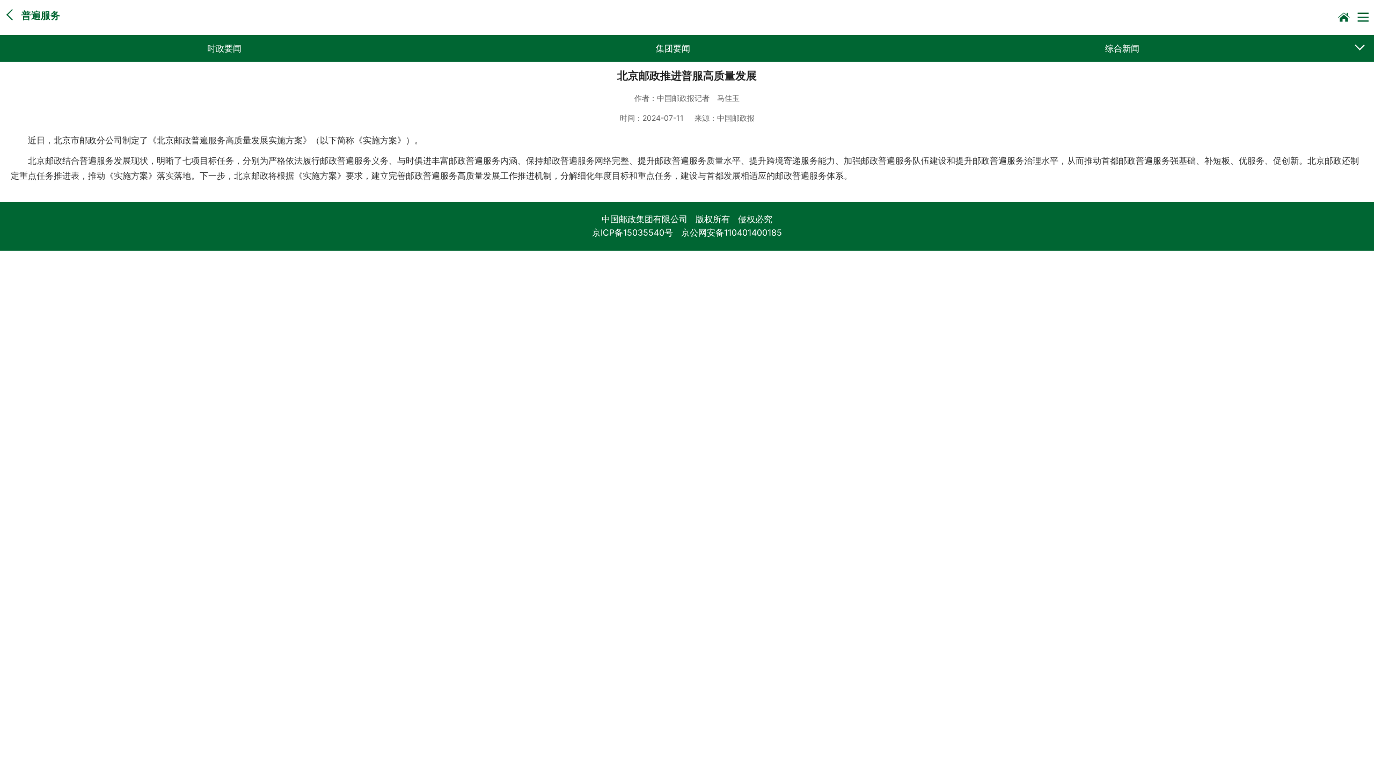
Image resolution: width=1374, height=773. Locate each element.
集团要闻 (673, 48)
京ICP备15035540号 (632, 232)
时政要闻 (224, 48)
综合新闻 (1122, 48)
